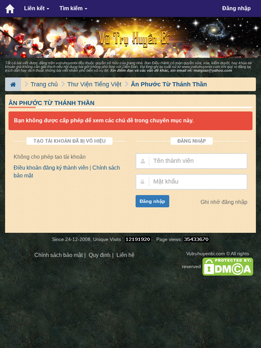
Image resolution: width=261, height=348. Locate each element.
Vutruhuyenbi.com (205, 253)
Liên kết (35, 8)
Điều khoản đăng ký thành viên (51, 168)
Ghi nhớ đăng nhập (224, 202)
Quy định (99, 255)
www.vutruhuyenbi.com (201, 67)
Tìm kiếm (71, 8)
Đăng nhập (236, 8)
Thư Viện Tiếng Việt (94, 84)
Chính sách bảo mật (58, 255)
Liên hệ (126, 255)
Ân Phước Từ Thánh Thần (169, 84)
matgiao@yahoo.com (213, 70)
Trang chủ (44, 84)
